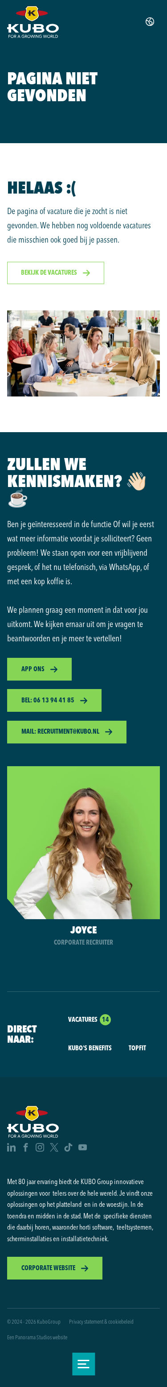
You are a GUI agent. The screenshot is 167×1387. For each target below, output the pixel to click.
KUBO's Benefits (90, 1048)
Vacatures (83, 1019)
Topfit (137, 1048)
